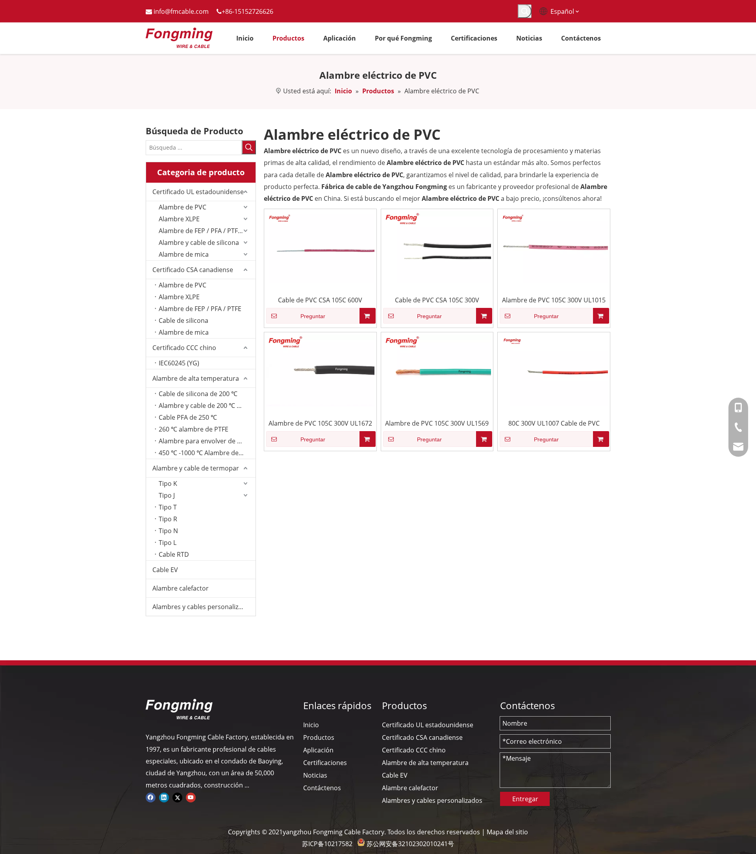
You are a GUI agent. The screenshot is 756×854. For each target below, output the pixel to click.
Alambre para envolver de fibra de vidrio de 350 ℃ (207, 441)
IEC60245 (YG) (179, 363)
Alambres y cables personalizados (202, 606)
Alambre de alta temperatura (195, 378)
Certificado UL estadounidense (198, 191)
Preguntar (312, 316)
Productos (318, 737)
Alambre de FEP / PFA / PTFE (200, 308)
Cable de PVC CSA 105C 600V (320, 300)
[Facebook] (151, 797)
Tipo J (167, 495)
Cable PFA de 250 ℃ (188, 417)
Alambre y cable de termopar (195, 468)
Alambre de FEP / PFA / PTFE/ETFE (207, 230)
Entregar (525, 799)
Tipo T (168, 507)
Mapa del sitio (507, 832)
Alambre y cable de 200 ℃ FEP (203, 405)
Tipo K (168, 483)
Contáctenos (322, 788)
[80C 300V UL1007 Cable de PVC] (554, 369)
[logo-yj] (179, 709)
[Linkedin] (164, 797)
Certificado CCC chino (184, 347)
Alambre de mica (184, 254)
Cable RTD (174, 554)
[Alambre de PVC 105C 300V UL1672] (320, 369)
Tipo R (168, 519)
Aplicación (318, 750)
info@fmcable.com (181, 11)
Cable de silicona (183, 320)
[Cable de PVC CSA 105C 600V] (320, 246)
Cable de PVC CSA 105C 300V (437, 300)
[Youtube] (191, 797)
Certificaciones (325, 762)
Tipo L (167, 542)
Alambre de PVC (182, 207)
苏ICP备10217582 (327, 843)
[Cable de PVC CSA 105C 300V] (437, 246)
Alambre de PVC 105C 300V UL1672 (320, 423)
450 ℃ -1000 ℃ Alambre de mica (206, 452)
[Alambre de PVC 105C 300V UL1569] (437, 369)
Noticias (315, 775)
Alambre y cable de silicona (199, 242)
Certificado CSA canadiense (192, 269)
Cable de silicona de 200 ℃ (198, 393)
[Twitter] (177, 797)
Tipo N (168, 530)
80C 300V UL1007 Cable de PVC (554, 423)
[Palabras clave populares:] (525, 11)
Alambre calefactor (180, 588)
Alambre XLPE (179, 219)
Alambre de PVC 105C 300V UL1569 (437, 423)
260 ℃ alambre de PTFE (193, 429)
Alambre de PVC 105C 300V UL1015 (554, 300)
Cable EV (165, 569)
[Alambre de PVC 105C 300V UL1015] (554, 246)
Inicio (311, 725)
